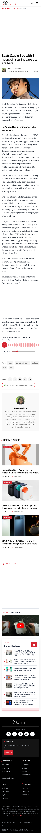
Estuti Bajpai (5, 476)
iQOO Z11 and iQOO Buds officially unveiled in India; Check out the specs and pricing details (19, 542)
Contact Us (25, 791)
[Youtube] (26, 734)
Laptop (24, 768)
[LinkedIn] (20, 379)
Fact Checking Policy (26, 822)
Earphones (11, 9)
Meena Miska (20, 408)
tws (11, 368)
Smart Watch (26, 775)
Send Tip (7, 752)
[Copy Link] (30, 379)
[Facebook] (10, 379)
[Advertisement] (20, 31)
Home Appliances (8, 778)
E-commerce (6, 771)
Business (5, 788)
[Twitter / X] (15, 379)
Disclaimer (25, 795)
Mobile (24, 771)
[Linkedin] (32, 734)
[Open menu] (37, 3)
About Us (25, 788)
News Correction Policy (9, 822)
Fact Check (5, 791)
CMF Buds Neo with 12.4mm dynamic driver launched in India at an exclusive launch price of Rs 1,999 (20, 507)
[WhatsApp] (25, 379)
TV (23, 778)
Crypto (4, 795)
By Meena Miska (14, 69)
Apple (10, 363)
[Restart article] (4, 351)
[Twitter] (14, 734)
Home (4, 9)
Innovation (5, 768)
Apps (3, 775)
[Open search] (32, 3)
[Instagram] (20, 734)
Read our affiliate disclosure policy (24, 816)
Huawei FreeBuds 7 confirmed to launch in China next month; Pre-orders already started (20, 471)
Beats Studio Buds (22, 363)
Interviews (5, 765)
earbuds (35, 363)
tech (4, 368)
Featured (5, 798)
